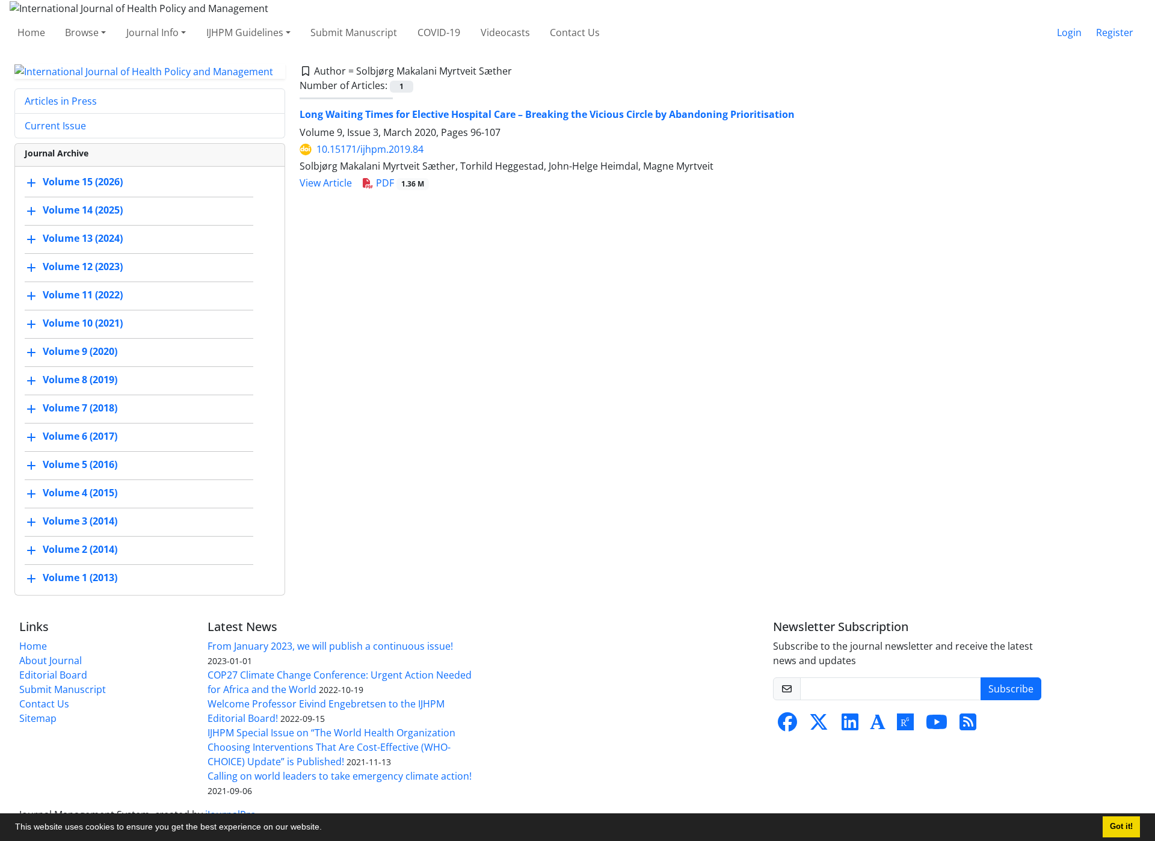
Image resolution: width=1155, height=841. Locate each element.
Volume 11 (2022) (83, 295)
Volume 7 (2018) (80, 408)
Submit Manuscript (353, 32)
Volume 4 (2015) (80, 493)
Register (1114, 32)
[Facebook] (787, 725)
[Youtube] (936, 725)
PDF (399, 182)
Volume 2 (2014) (80, 549)
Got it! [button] (1121, 826)
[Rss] (967, 725)
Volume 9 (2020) (80, 352)
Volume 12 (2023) (83, 267)
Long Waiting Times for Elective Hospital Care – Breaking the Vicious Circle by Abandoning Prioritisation (547, 114)
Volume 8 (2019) (80, 380)
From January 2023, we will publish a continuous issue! (330, 646)
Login (1069, 32)
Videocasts (505, 32)
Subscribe (1010, 688)
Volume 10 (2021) (83, 323)
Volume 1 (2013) (80, 578)
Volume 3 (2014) (80, 521)
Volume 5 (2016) (80, 465)
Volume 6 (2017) (80, 436)
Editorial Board (53, 675)
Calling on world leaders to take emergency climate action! (340, 776)
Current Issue (55, 125)
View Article (326, 182)
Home (31, 32)
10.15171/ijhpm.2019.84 (370, 149)
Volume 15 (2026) (83, 182)
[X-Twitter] (818, 725)
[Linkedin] (850, 725)
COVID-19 (438, 32)
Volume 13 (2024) (83, 238)
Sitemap (38, 718)
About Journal (50, 660)
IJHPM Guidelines (244, 32)
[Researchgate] (905, 725)
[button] (326, 828)
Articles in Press (61, 101)
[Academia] (878, 725)
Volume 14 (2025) (83, 210)
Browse (82, 32)
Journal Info (152, 32)
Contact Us (575, 32)
